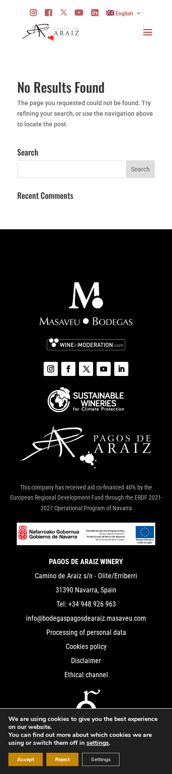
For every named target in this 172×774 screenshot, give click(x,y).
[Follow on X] (86, 369)
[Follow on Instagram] (51, 369)
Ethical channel (86, 675)
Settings (101, 759)
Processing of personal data (86, 632)
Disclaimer (86, 660)
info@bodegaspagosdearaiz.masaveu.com (86, 618)
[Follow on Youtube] (104, 369)
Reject (62, 759)
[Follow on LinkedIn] (121, 369)
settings (97, 743)
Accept (25, 759)
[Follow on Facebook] (68, 369)
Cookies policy (86, 646)
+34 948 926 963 (91, 604)
